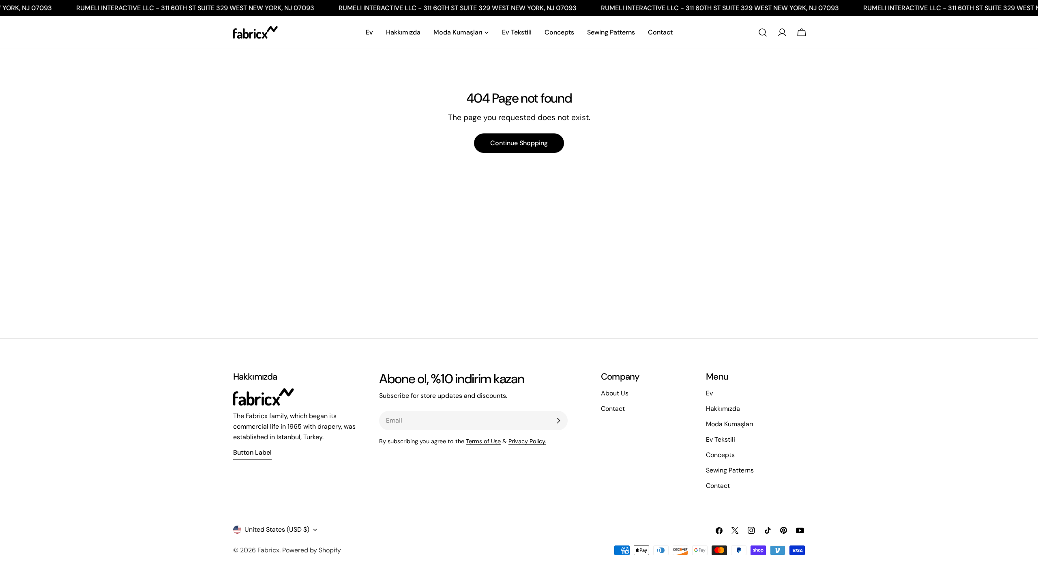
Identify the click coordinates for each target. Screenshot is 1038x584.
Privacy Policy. (527, 441)
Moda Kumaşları (729, 424)
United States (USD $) (276, 529)
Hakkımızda (723, 408)
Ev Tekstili (720, 439)
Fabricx (268, 550)
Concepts (720, 455)
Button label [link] (252, 452)
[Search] (763, 32)
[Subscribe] (558, 420)
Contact (718, 485)
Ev (709, 393)
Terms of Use (483, 441)
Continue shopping (519, 143)
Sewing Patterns (730, 470)
